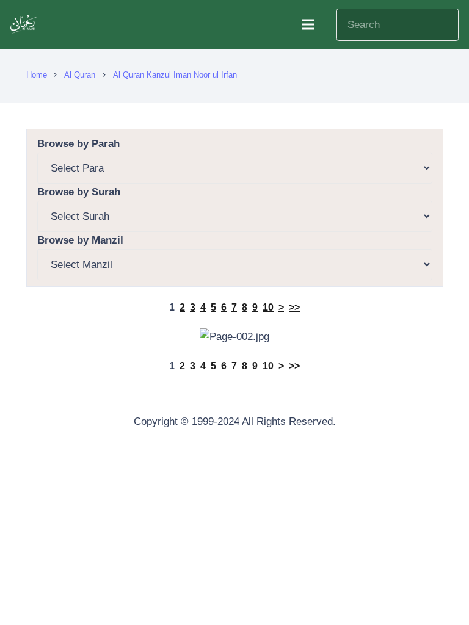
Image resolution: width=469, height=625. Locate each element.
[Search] (443, 24)
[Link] (24, 24)
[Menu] (307, 24)
